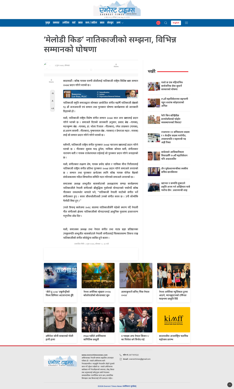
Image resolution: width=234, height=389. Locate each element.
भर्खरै (151, 71)
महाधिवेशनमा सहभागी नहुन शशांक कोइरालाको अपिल (174, 102)
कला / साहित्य (91, 23)
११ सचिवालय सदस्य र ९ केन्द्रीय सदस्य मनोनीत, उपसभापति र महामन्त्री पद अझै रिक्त (175, 137)
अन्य (118, 23)
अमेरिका (65, 23)
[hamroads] (100, 93)
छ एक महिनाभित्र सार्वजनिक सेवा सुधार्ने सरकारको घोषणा (172, 86)
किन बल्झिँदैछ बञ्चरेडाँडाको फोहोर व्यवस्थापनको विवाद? (171, 119)
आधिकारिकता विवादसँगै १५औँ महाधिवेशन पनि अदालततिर (174, 155)
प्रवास (80, 23)
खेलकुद (110, 23)
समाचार (56, 23)
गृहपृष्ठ (47, 23)
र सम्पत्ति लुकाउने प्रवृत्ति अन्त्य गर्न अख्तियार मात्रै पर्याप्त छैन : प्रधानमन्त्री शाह (175, 187)
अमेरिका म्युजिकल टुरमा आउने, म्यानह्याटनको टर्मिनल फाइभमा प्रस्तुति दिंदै (173, 295)
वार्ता (73, 23)
